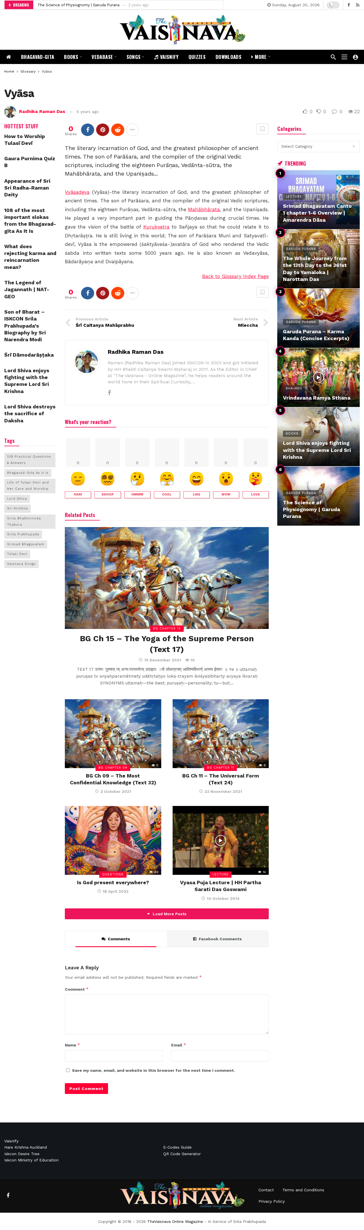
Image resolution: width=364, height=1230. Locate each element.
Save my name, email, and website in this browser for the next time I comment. (153, 1070)
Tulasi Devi (17, 554)
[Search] (333, 57)
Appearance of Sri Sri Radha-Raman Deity (27, 188)
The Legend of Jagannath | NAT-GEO (26, 289)
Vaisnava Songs (21, 564)
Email (178, 1045)
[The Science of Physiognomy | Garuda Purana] (318, 495)
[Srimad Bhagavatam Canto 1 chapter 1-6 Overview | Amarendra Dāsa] (318, 199)
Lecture (220, 874)
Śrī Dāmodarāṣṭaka (29, 355)
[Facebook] (348, 5)
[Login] (355, 57)
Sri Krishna (17, 508)
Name (72, 1045)
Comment (77, 989)
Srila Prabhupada (23, 534)
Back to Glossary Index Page (235, 276)
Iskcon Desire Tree (22, 1153)
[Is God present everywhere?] (113, 840)
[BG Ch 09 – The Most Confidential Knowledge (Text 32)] (113, 733)
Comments (119, 939)
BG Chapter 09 (112, 768)
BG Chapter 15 (167, 628)
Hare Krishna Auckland (25, 1147)
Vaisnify (11, 1141)
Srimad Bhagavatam (25, 544)
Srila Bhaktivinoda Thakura (24, 521)
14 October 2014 (223, 898)
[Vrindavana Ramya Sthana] (318, 377)
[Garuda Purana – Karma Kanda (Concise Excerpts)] (318, 318)
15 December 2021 (162, 660)
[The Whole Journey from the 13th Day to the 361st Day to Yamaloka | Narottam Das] (318, 258)
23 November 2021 (223, 791)
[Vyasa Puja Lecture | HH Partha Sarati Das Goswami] (221, 840)
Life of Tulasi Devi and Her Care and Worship (28, 486)
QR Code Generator (182, 1153)
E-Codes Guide (177, 1147)
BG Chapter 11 (220, 768)
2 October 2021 (115, 791)
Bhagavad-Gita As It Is (28, 473)
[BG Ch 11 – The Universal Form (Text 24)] (221, 733)
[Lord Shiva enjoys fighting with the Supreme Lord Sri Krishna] (318, 436)
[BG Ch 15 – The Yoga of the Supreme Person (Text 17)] (167, 578)
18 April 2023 (116, 891)
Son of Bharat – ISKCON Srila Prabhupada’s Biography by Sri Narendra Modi (25, 325)
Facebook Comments (220, 939)
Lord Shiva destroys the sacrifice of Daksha (29, 413)
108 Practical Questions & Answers (29, 460)
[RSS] (357, 5)
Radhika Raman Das (42, 111)
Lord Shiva (17, 499)
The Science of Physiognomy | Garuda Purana (78, 5)
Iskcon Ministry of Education (31, 1160)
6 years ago (87, 111)
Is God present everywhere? (113, 882)
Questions (113, 874)
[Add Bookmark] (262, 129)
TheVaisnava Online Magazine (175, 1221)
